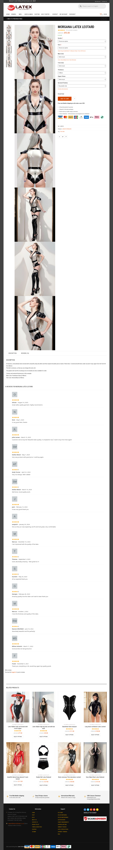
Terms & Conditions (37, 827)
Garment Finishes (62, 827)
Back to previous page (14, 19)
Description (12, 353)
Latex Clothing (21, 846)
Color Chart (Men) (62, 60)
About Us (34, 819)
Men (20, 14)
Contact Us (104, 1)
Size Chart (60, 812)
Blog (33, 817)
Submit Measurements (63, 822)
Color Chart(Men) (62, 815)
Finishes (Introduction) (63, 89)
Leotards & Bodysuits (66, 129)
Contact (55, 14)
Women (13, 14)
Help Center (45, 14)
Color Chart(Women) (63, 817)
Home (8, 14)
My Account (97, 1)
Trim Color (62, 131)
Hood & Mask (28, 14)
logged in (14, 672)
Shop (33, 815)
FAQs (59, 834)
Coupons (34, 829)
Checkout (72, 14)
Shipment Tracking (62, 831)
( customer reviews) (71, 30)
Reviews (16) (25, 353)
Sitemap (34, 831)
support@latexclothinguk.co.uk (16, 823)
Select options (18, 736)
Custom (36, 14)
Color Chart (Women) (71, 60)
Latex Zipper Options (63, 829)
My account (63, 14)
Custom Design (61, 819)
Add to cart (64, 99)
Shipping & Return (62, 824)
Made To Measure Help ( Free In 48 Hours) (76, 51)
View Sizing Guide (62, 51)
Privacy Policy (35, 824)
